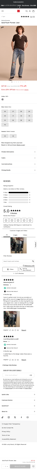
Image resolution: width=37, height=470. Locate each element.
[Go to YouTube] (28, 417)
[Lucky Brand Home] (18, 11)
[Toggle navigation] (3, 11)
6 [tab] (23, 82)
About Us (4, 411)
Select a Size (20, 466)
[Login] (29, 11)
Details (19, 5)
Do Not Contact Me (7, 428)
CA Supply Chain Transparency (11, 424)
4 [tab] (18, 82)
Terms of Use (8, 388)
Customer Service (7, 400)
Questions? (5, 406)
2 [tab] (19, 7)
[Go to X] (15, 417)
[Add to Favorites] (33, 466)
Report (24, 330)
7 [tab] (25, 82)
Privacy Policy (27, 388)
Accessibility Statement (9, 439)
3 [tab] (16, 82)
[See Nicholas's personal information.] (10, 285)
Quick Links (5, 394)
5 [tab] (21, 82)
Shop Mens (33, 5)
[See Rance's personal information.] (9, 341)
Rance (5, 341)
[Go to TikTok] (2, 417)
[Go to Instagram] (9, 417)
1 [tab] (17, 7)
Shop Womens (25, 5)
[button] (26, 11)
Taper (3, 16)
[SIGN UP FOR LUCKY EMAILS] (31, 375)
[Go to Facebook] (21, 417)
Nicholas (6, 285)
